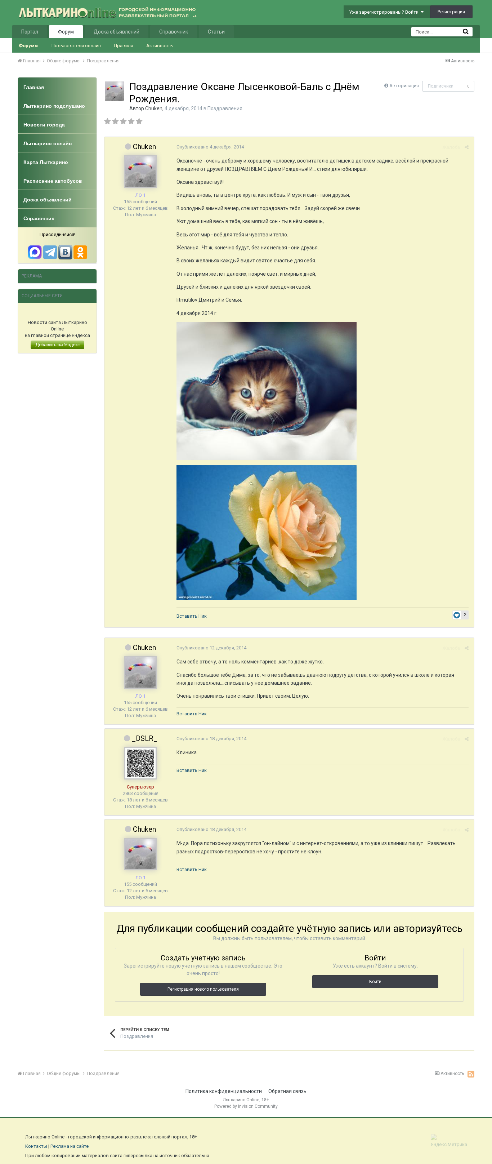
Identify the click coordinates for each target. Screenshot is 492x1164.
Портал (29, 32)
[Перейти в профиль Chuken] (114, 91)
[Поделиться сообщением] (467, 147)
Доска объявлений (116, 32)
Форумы (29, 45)
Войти (375, 981)
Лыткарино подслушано (54, 106)
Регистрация (451, 11)
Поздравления (224, 108)
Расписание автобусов (52, 181)
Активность (159, 45)
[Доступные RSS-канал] (471, 1074)
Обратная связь (287, 1091)
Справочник (173, 32)
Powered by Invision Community (246, 1106)
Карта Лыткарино (45, 162)
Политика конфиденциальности (223, 1091)
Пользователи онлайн (76, 45)
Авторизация (404, 85)
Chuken (153, 108)
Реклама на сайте (69, 1146)
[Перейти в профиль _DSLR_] (140, 763)
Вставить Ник (191, 616)
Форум (66, 32)
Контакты (36, 1146)
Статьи (216, 32)
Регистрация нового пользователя (203, 989)
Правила (123, 45)
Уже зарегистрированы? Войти (385, 12)
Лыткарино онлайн (47, 143)
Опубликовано (210, 147)
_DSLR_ (144, 738)
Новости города (44, 125)
